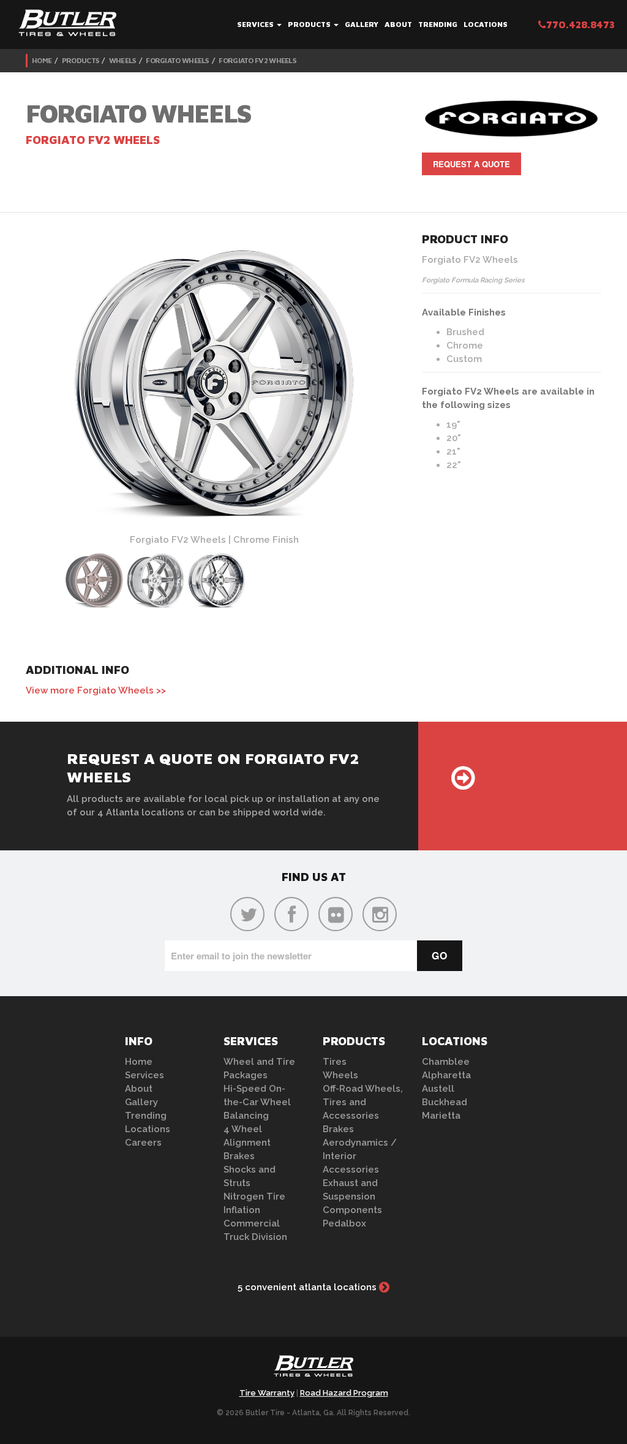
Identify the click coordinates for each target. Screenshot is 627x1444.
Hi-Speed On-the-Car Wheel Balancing (257, 1102)
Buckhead (444, 1102)
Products (310, 24)
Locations (486, 24)
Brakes (239, 1156)
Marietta (441, 1115)
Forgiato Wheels (177, 60)
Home (41, 60)
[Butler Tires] (313, 1370)
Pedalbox (344, 1223)
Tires (335, 1061)
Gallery (361, 24)
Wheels (122, 60)
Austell (438, 1088)
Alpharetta (446, 1075)
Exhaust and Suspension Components (352, 1196)
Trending (437, 24)
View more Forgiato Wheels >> (96, 690)
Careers (143, 1142)
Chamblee (446, 1061)
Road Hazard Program (344, 1392)
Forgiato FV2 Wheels (257, 60)
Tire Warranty (267, 1392)
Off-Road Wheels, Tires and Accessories (363, 1102)
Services (256, 24)
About (398, 24)
